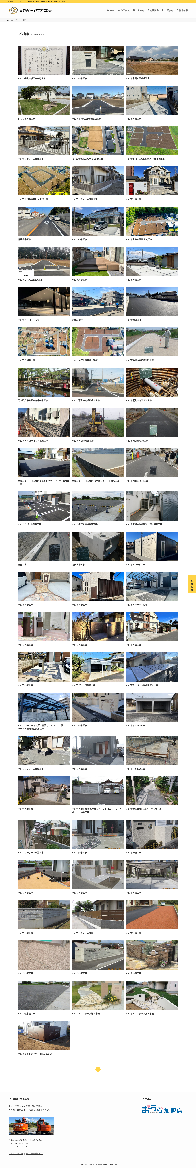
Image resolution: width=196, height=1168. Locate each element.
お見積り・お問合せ (192, 584)
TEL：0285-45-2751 (18, 1143)
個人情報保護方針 (34, 1153)
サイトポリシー (16, 1153)
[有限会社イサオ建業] (30, 10)
